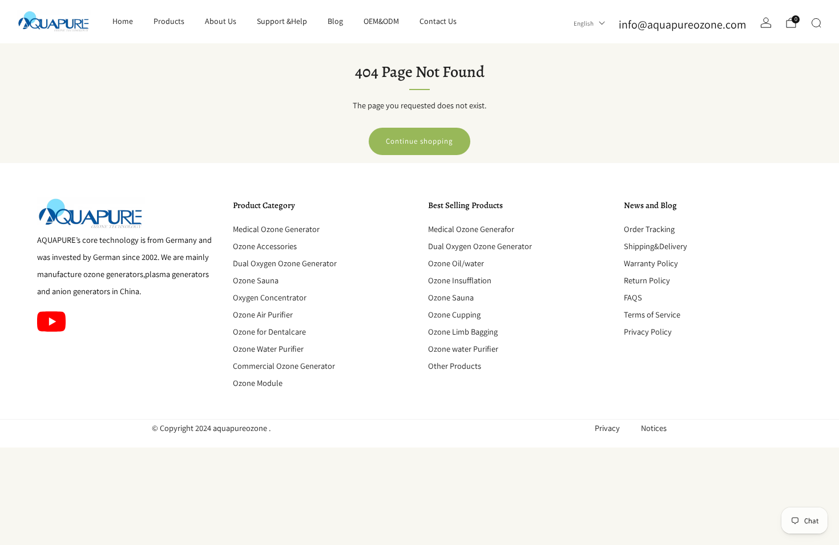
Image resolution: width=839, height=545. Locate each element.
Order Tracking (649, 228)
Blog (335, 21)
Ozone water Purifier (463, 348)
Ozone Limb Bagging (463, 331)
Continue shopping (419, 141)
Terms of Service (652, 314)
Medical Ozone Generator (276, 228)
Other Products (454, 365)
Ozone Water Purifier (268, 348)
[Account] (766, 23)
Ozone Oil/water (456, 263)
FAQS (633, 297)
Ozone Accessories (265, 246)
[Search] (816, 23)
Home (122, 21)
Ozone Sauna (256, 280)
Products (169, 21)
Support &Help (282, 21)
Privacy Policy (648, 331)
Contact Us (438, 21)
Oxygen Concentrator (269, 297)
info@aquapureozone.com (683, 24)
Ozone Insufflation (459, 280)
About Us (220, 21)
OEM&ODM (381, 21)
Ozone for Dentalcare (269, 331)
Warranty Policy (651, 263)
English (584, 23)
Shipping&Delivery (655, 246)
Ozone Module (258, 382)
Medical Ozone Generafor (471, 228)
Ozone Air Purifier (263, 314)
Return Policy (647, 280)
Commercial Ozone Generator (284, 365)
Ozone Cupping (454, 314)
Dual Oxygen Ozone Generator (285, 263)
